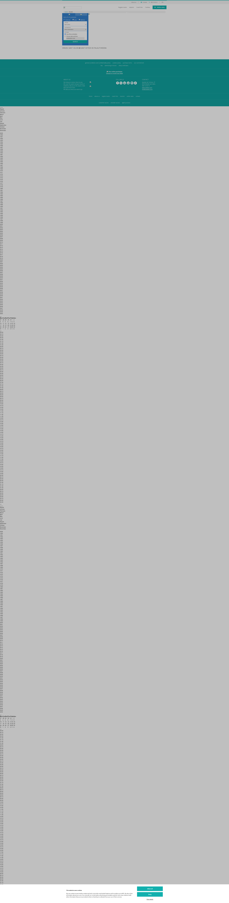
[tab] (69, 14)
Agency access (126, 103)
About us (133, 2)
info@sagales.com (147, 89)
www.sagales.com (147, 87)
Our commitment (139, 63)
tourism (122, 96)
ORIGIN (66, 22)
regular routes (122, 7)
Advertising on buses (111, 65)
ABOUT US (97, 96)
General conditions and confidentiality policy (97, 63)
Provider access (115, 103)
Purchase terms (127, 63)
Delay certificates (123, 65)
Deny (150, 894)
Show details (150, 899)
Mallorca (83, 20)
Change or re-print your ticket (114, 73)
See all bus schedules (71, 34)
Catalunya (67, 20)
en (162, 2)
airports (131, 7)
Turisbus (147, 7)
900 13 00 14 (154, 2)
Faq (102, 65)
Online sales (160, 7)
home (66, 12)
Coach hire (139, 7)
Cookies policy (117, 63)
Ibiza (75, 20)
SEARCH (75, 42)
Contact (145, 2)
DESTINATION (68, 27)
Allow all (150, 889)
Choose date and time (72, 36)
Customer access (104, 103)
